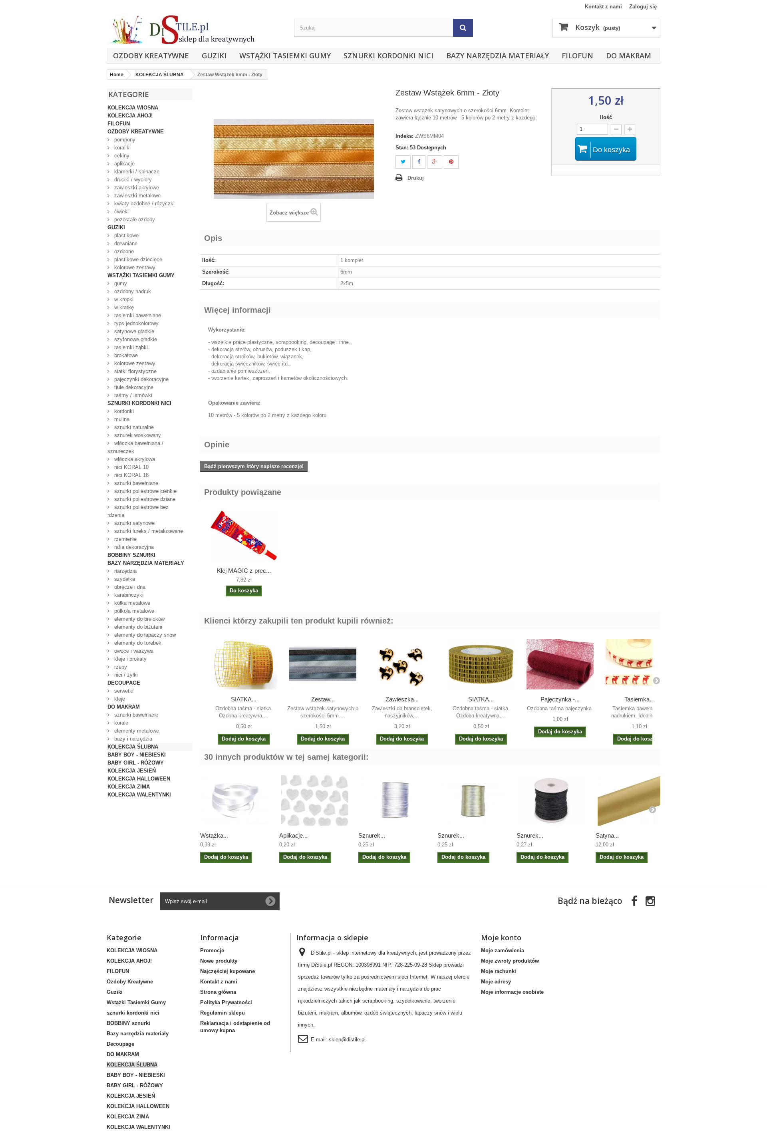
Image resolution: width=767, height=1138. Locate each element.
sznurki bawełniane (135, 483)
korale (120, 723)
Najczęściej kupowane (227, 971)
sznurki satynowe (134, 523)
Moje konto (501, 937)
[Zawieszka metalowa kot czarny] (401, 664)
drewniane (125, 243)
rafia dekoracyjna (133, 547)
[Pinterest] (451, 162)
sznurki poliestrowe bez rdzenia (138, 511)
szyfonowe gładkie (135, 339)
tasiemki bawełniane (137, 315)
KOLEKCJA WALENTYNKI (139, 795)
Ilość (606, 117)
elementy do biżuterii (137, 627)
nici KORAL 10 (131, 467)
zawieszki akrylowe (136, 188)
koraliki (122, 148)
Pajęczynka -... (560, 699)
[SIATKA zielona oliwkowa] (481, 664)
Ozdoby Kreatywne (151, 55)
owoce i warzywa (133, 651)
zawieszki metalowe (137, 196)
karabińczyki (128, 595)
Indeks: (404, 136)
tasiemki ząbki (130, 347)
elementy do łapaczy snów (144, 635)
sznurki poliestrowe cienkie (145, 491)
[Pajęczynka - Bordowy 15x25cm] (560, 664)
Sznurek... (371, 835)
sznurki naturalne (133, 427)
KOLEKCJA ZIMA (128, 787)
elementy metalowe (136, 731)
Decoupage (123, 683)
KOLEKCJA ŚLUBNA (132, 747)
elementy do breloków (139, 619)
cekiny (121, 156)
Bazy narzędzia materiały (497, 55)
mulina (121, 419)
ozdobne (123, 251)
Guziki (214, 55)
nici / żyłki (125, 675)
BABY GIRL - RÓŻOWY (135, 763)
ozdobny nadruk (132, 291)
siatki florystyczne (135, 371)
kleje (119, 699)
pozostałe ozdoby (134, 219)
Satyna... (607, 835)
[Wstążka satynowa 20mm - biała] (235, 800)
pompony (124, 140)
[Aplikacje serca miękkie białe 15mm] (314, 800)
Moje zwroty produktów (510, 961)
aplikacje (124, 164)
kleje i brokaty (130, 659)
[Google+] (434, 162)
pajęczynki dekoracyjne (141, 379)
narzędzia (125, 571)
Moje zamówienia (502, 950)
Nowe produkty (218, 961)
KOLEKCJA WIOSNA (132, 108)
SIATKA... (243, 699)
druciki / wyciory (132, 180)
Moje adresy (496, 982)
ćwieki (121, 211)
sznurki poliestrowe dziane (144, 499)
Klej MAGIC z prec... (244, 570)
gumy (120, 283)
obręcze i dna (129, 587)
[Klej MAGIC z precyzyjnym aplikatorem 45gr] (243, 535)
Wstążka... (214, 835)
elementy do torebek (137, 643)
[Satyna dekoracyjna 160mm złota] (631, 800)
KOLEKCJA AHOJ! (130, 116)
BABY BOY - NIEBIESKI (136, 755)
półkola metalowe (133, 611)
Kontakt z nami (603, 7)
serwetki (123, 691)
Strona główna (218, 992)
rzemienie (125, 539)
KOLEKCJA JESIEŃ (131, 771)
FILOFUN (577, 55)
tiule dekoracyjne (133, 387)
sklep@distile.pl (347, 1040)
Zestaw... (323, 699)
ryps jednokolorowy (136, 323)
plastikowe (126, 235)
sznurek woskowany (137, 435)
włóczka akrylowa (134, 459)
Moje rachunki (498, 971)
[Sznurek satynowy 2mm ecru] (473, 800)
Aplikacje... (293, 835)
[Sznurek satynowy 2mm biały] (393, 800)
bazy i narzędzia (132, 739)
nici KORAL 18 (131, 475)
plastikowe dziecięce (137, 259)
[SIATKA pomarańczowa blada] (243, 664)
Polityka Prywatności (226, 1002)
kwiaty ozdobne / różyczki (144, 204)
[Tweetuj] (403, 162)
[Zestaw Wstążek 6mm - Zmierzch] (322, 664)
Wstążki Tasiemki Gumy (285, 55)
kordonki (123, 411)
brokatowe (125, 355)
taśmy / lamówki (132, 395)
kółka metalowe (131, 603)
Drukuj (415, 178)
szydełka (124, 579)
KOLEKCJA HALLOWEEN (138, 779)
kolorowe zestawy (134, 267)
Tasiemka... (639, 699)
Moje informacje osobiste (512, 992)
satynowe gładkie (133, 331)
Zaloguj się (643, 7)
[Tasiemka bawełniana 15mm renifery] (639, 664)
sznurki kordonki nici (388, 55)
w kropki (123, 299)
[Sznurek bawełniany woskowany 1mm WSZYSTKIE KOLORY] (552, 800)
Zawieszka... (402, 699)
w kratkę (123, 307)
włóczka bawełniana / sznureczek (135, 447)
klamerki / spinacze (136, 172)
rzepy (120, 667)
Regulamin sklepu (222, 1013)
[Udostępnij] (418, 162)
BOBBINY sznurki (131, 555)
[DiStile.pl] (196, 29)
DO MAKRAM (628, 55)
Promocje (212, 950)
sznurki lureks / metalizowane (148, 531)
